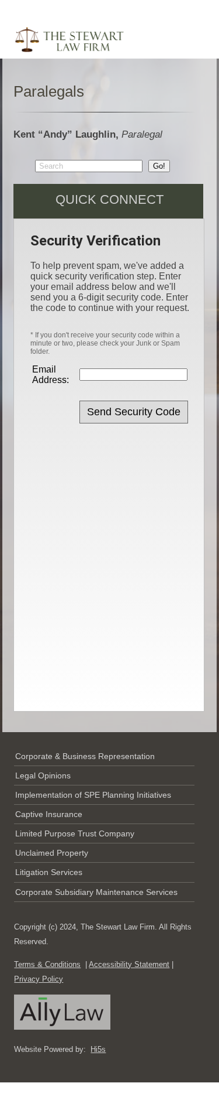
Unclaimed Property (51, 852)
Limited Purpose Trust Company (74, 833)
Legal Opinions (43, 775)
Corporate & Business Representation (85, 756)
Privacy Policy (38, 979)
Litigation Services (48, 872)
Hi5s (98, 1049)
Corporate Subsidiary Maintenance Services (96, 892)
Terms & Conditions (47, 964)
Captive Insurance (48, 814)
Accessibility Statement (129, 964)
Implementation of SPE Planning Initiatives (93, 795)
